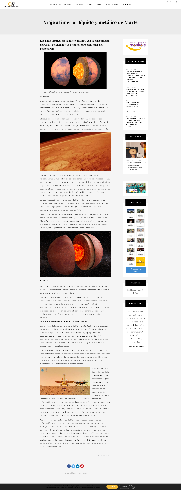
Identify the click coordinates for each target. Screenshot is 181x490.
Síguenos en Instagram (137, 270)
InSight (72, 473)
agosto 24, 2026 (135, 160)
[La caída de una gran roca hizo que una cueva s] (140, 213)
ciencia (66, 473)
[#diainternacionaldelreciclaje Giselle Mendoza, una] (131, 242)
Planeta (84, 473)
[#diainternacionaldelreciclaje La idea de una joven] (140, 242)
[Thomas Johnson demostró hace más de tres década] (140, 252)
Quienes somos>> (136, 346)
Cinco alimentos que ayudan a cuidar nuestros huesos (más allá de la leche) (135, 123)
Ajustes (124, 487)
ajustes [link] (98, 488)
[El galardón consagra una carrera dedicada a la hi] (140, 223)
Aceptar (112, 487)
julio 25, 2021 (104, 455)
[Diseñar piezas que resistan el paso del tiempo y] (131, 223)
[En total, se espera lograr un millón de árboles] (131, 232)
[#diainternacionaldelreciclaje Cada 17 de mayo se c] (140, 232)
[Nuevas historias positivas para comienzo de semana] (140, 261)
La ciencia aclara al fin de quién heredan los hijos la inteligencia (135, 92)
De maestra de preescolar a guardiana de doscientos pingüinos (132, 107)
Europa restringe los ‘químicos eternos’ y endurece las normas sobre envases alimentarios (135, 77)
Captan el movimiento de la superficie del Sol (135, 163)
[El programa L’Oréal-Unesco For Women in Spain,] (131, 213)
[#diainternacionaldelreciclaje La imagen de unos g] (131, 252)
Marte (78, 473)
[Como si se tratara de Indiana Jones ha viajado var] (131, 261)
